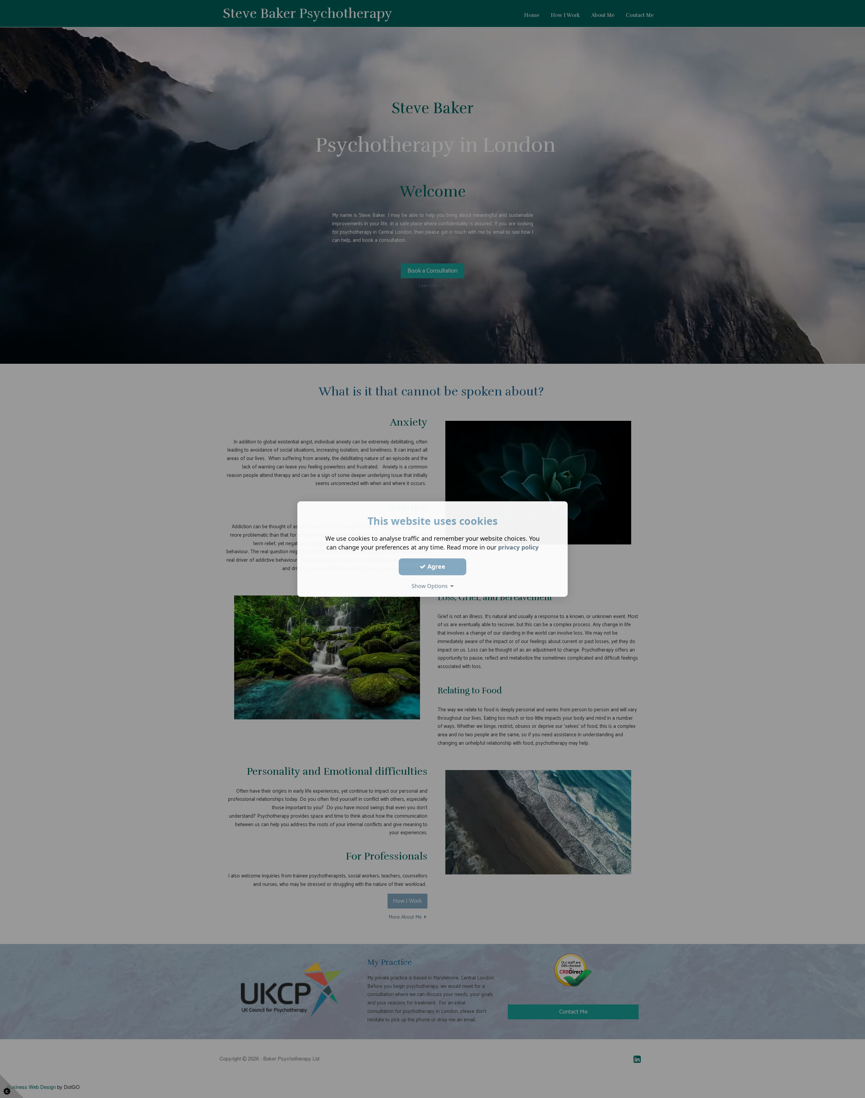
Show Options (431, 586)
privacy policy (518, 547)
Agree (435, 566)
